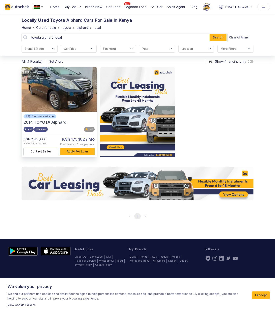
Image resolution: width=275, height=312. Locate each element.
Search (218, 37)
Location (187, 48)
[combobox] (39, 6)
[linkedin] (221, 258)
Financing (109, 48)
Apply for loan (77, 151)
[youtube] (235, 258)
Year (145, 48)
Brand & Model (34, 48)
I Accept (261, 295)
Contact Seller (40, 151)
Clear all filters (239, 37)
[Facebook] (208, 258)
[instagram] (214, 258)
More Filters (228, 48)
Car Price (70, 48)
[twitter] (228, 258)
